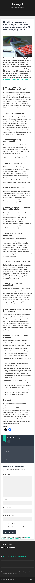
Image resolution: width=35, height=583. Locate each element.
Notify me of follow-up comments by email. (18, 523)
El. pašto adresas (8, 507)
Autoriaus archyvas (8, 441)
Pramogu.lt (17, 4)
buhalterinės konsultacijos (11, 80)
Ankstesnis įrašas (11, 457)
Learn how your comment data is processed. (16, 537)
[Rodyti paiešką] (32, 13)
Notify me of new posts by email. (15, 527)
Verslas (8, 451)
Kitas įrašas (9, 459)
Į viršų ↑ (31, 579)
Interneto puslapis (8, 515)
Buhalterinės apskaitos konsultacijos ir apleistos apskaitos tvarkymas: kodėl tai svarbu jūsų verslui (16, 26)
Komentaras (7, 474)
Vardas (5, 499)
